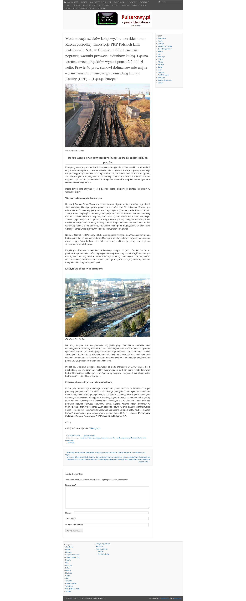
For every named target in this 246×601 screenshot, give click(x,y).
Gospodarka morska (131, 5)
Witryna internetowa (74, 524)
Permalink (71, 442)
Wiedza (100, 551)
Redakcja (99, 546)
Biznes (84, 2)
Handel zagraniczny (116, 2)
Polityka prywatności (103, 544)
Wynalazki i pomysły (86, 8)
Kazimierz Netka (89, 436)
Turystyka (144, 2)
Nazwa (68, 513)
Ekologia (105, 5)
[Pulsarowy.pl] (123, 26)
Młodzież (115, 5)
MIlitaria (160, 62)
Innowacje (132, 2)
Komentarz (70, 485)
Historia (94, 5)
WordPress (165, 598)
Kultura (76, 5)
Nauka (85, 5)
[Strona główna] (64, 2)
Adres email (70, 519)
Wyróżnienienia (103, 554)
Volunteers (69, 8)
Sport (67, 5)
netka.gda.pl (95, 428)
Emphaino (178, 598)
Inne (145, 5)
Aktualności (73, 2)
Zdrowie (101, 8)
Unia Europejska (97, 2)
